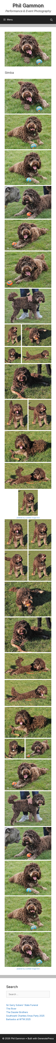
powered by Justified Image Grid (28, 517)
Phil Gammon (28, 5)
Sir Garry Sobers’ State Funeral (22, 1005)
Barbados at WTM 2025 (18, 1019)
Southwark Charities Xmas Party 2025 (25, 1015)
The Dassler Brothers (17, 1012)
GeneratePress (46, 1038)
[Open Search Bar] (51, 20)
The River (11, 1008)
